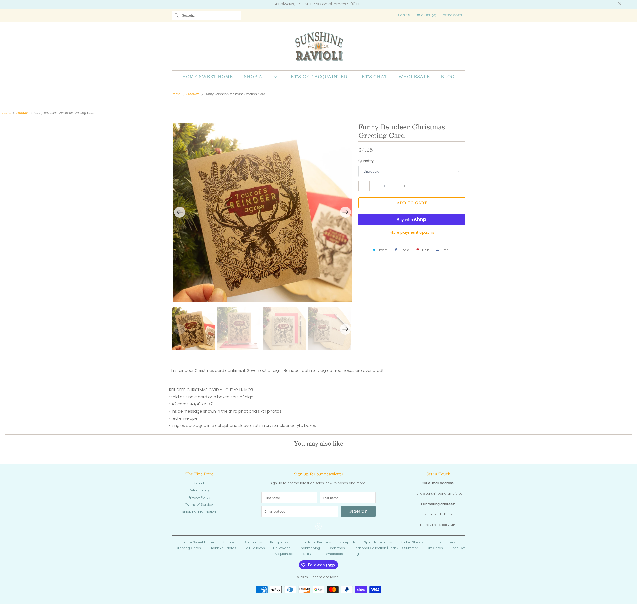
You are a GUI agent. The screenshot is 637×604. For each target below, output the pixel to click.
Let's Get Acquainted (317, 76)
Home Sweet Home (207, 76)
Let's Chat (372, 76)
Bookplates (279, 542)
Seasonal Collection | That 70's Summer (385, 548)
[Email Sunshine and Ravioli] (318, 526)
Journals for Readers (314, 542)
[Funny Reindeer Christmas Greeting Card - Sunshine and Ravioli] (262, 212)
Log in (404, 15)
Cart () (428, 15)
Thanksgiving (309, 548)
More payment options (412, 232)
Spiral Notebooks (378, 542)
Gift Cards (434, 548)
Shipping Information (199, 511)
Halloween (282, 548)
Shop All (258, 76)
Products (193, 94)
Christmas (336, 548)
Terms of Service (199, 504)
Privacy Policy (199, 497)
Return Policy (199, 490)
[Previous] (179, 212)
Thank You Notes (222, 548)
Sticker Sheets (411, 542)
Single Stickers (443, 542)
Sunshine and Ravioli (324, 577)
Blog (448, 76)
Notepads (347, 542)
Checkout (453, 15)
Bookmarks (253, 542)
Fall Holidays (255, 548)
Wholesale (414, 76)
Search (199, 483)
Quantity (366, 160)
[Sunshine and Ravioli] (318, 47)
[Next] (345, 212)
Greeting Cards (188, 548)
